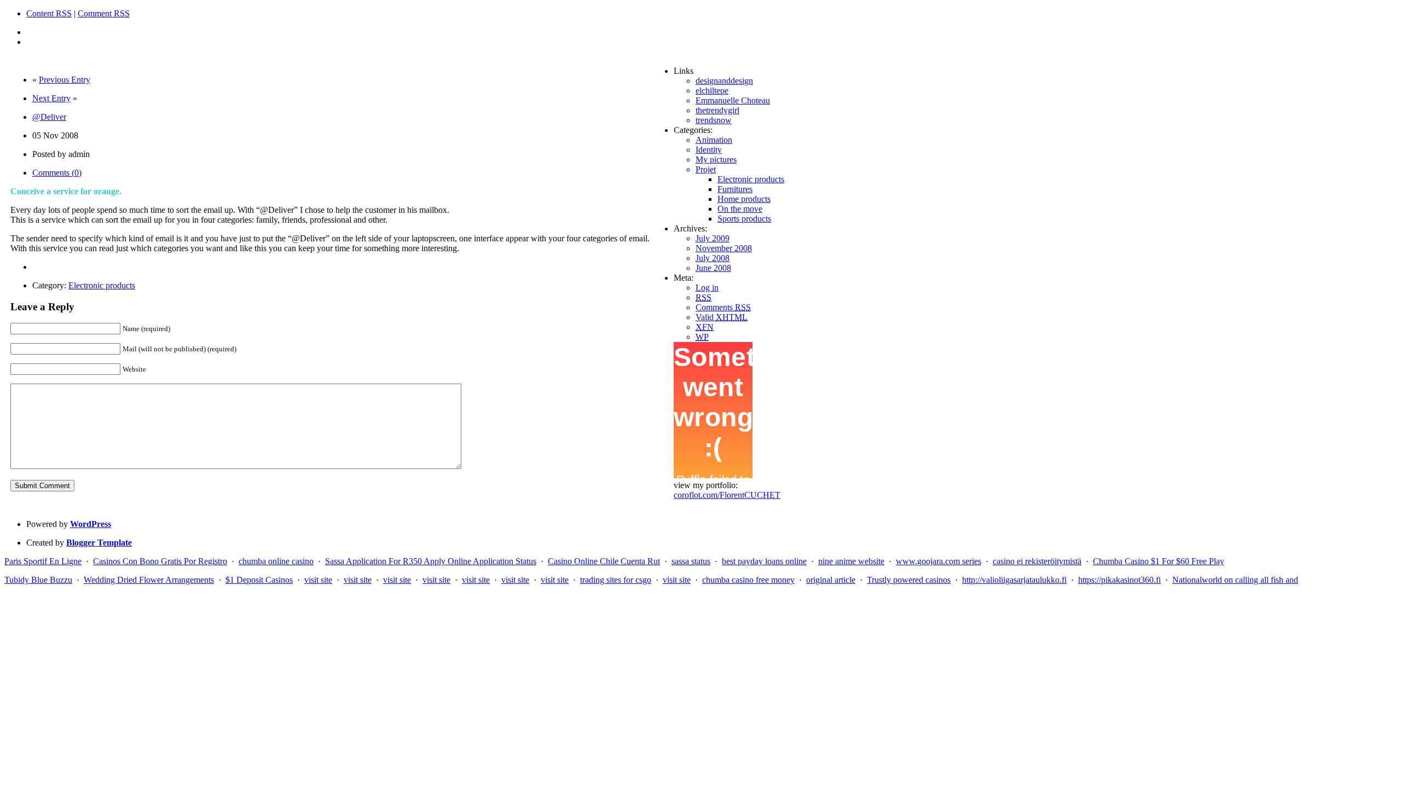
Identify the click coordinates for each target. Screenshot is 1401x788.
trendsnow (714, 120)
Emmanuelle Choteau (733, 100)
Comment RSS (104, 13)
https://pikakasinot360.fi (1119, 579)
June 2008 (713, 268)
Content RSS (49, 13)
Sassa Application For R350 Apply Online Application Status (430, 561)
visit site (318, 579)
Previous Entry (64, 79)
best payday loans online (764, 561)
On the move (739, 208)
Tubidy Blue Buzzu (38, 579)
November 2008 (724, 248)
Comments (723, 307)
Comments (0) (57, 172)
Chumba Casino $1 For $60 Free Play (1158, 561)
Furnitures (734, 189)
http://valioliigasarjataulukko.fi (1014, 579)
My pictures (716, 159)
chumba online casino (276, 561)
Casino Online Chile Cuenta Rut (604, 561)
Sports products (744, 218)
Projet (706, 169)
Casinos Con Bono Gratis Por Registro (160, 561)
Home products (744, 199)
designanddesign (724, 80)
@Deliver (49, 116)
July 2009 (713, 238)
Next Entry (51, 98)
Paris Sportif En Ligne (43, 561)
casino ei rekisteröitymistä (1037, 561)
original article (830, 579)
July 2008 (713, 258)
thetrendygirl (717, 110)
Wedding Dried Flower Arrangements (149, 579)
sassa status (690, 561)
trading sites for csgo (615, 579)
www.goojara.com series (938, 561)
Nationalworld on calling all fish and (1235, 579)
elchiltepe (712, 90)
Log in (707, 287)
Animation (714, 139)
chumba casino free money (748, 579)
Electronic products (101, 285)
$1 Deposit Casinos (259, 579)
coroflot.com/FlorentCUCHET (727, 495)
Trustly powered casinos (909, 579)
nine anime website (851, 561)
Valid (722, 317)
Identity (709, 149)
